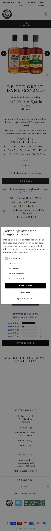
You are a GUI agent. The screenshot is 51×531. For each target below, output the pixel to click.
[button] (25, 298)
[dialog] (25, 265)
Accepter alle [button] (25, 286)
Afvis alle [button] (25, 292)
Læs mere (23, 252)
